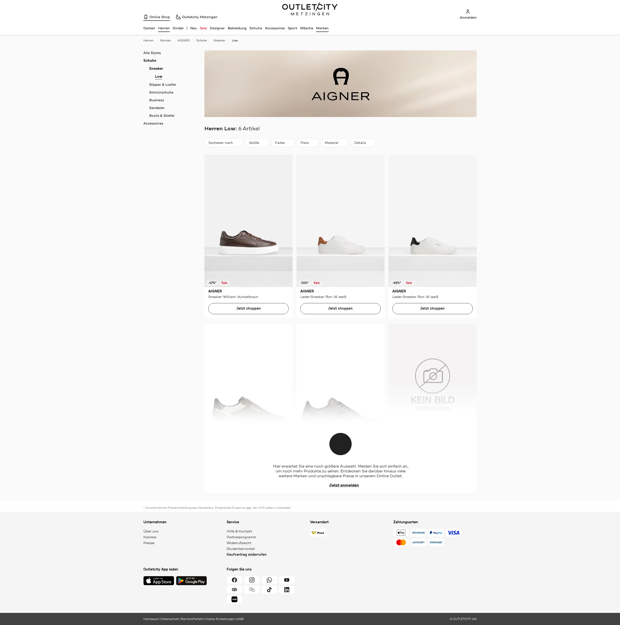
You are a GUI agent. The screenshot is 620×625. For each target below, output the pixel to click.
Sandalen (157, 108)
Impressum (151, 619)
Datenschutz (170, 619)
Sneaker (219, 40)
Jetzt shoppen (248, 308)
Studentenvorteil (241, 549)
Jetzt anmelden (344, 485)
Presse (148, 543)
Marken (322, 28)
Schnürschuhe (161, 92)
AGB (240, 619)
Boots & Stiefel (161, 115)
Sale (203, 28)
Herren (148, 40)
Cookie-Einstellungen (220, 619)
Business (156, 100)
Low (235, 40)
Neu (193, 28)
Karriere (149, 537)
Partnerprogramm (241, 537)
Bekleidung (237, 28)
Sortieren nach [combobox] (220, 144)
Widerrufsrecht (239, 543)
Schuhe (255, 28)
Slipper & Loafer (162, 84)
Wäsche (306, 28)
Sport (292, 28)
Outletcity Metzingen (310, 9)
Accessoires (275, 28)
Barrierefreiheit (192, 619)
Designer (217, 28)
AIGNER (184, 40)
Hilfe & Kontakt (239, 531)
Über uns (150, 531)
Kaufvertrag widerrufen (247, 554)
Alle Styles (152, 53)
